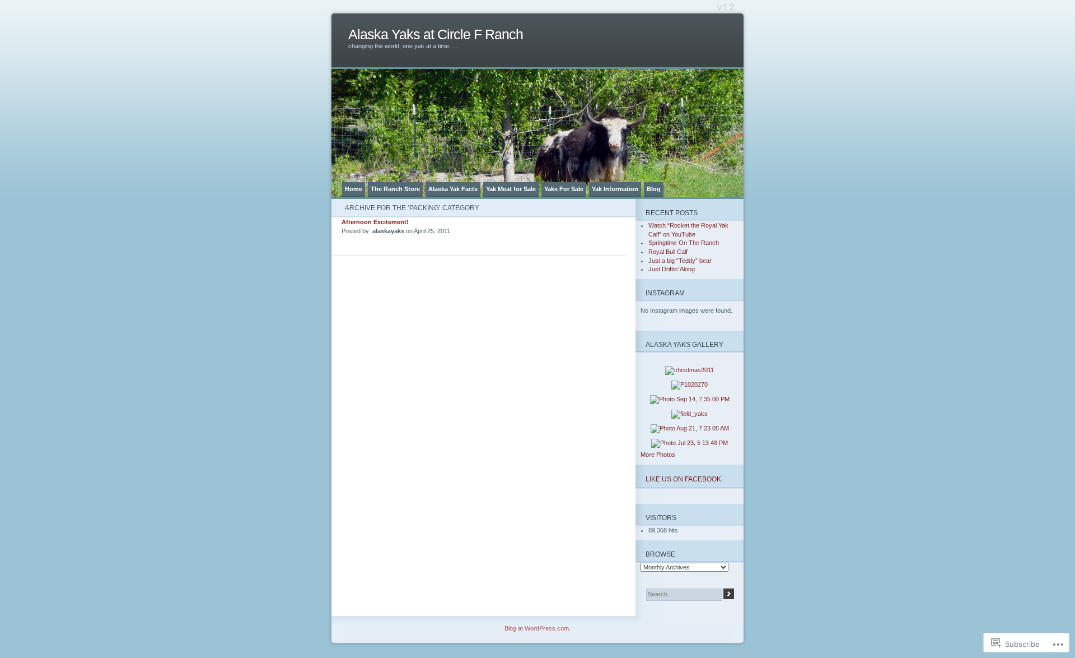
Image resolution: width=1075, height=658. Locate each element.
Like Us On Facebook (683, 479)
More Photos (658, 454)
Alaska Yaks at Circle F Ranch (435, 34)
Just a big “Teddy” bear (680, 260)
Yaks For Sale (563, 189)
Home (353, 189)
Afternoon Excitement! (375, 222)
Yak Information (615, 189)
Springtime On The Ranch (683, 242)
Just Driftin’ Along (671, 269)
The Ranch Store (395, 189)
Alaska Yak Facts (453, 189)
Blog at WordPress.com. (537, 628)
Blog (654, 189)
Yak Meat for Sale (511, 189)
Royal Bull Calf (668, 251)
